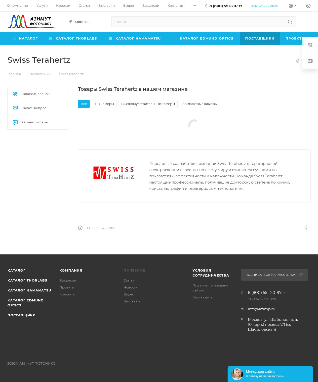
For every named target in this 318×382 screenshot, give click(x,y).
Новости (130, 287)
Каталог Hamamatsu (29, 290)
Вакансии (67, 280)
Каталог (16, 270)
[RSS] (297, 60)
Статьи (129, 280)
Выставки (131, 301)
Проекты (66, 287)
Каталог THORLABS (27, 280)
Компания (70, 270)
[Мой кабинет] (308, 6)
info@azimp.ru (261, 309)
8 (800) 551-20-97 (225, 5)
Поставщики (21, 315)
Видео (128, 294)
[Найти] (290, 21)
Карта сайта (203, 297)
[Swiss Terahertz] (114, 173)
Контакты (67, 294)
